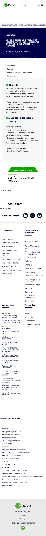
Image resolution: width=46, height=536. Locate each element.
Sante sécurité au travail (10, 479)
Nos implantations (9, 250)
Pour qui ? (10, 69)
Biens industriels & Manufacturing (33, 253)
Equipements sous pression (11, 455)
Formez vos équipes (10, 418)
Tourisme (29, 292)
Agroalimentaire (31, 241)
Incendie (5, 461)
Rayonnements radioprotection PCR (14, 473)
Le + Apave (11, 76)
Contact (23, 519)
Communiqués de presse (32, 325)
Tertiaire (28, 288)
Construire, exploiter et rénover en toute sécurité (10, 373)
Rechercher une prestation (8, 327)
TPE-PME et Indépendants (31, 297)
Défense (28, 261)
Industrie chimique (33, 268)
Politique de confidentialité (23, 523)
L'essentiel (11, 65)
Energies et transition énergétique (13, 449)
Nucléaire (5, 467)
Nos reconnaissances (11, 263)
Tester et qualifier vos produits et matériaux (11, 322)
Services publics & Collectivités (32, 280)
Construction (30, 257)
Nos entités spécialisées (7, 254)
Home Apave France (9, 25)
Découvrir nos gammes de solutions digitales (11, 380)
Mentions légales (23, 511)
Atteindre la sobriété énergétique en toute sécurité (11, 387)
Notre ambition (8, 246)
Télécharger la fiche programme (19, 51)
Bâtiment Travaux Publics (10, 435)
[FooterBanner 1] (23, 507)
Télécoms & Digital (32, 285)
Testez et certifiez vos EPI (11, 332)
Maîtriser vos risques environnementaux (10, 356)
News (27, 313)
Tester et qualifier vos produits (11, 394)
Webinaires (29, 317)
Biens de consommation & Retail (32, 247)
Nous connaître (8, 239)
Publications (30, 321)
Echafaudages (7, 444)
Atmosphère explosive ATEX (11, 432)
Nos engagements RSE (11, 259)
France (23, 5)
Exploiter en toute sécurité (9, 343)
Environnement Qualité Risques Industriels (17, 452)
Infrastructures (31, 272)
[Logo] (9, 7)
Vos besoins (8, 305)
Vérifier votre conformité (7, 338)
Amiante (5, 429)
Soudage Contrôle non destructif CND (15, 482)
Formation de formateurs (10, 458)
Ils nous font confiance (11, 270)
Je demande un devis (23, 170)
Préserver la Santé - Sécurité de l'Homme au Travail (10, 350)
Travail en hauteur (8, 485)
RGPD (23, 515)
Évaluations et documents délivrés (19, 72)
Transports (29, 301)
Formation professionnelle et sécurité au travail (9, 315)
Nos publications (9, 266)
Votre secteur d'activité (32, 232)
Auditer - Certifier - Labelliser (9, 367)
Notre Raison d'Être (10, 243)
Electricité (5, 447)
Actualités (30, 305)
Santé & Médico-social (34, 275)
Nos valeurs (7, 274)
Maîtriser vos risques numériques (10, 361)
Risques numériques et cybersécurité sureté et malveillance (22, 476)
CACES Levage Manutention (11, 441)
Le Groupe (7, 231)
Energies (28, 265)
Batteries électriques (9, 438)
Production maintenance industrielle (14, 470)
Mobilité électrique (8, 464)
